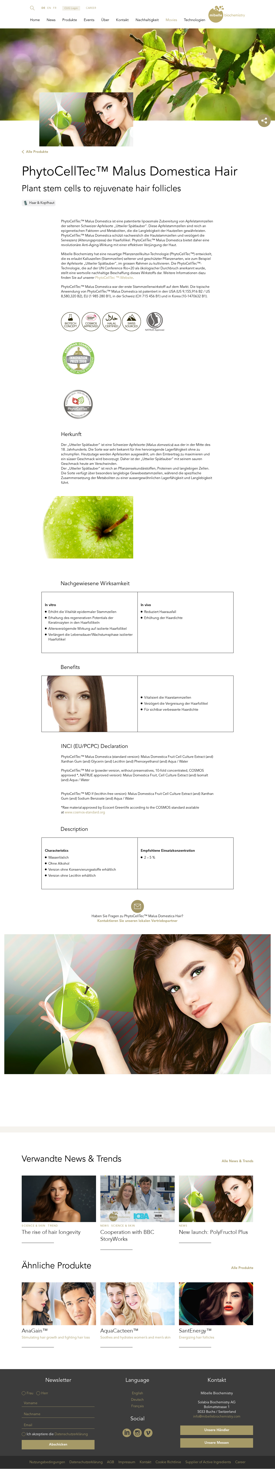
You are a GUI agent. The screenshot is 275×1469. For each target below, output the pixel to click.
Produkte (69, 20)
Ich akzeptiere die (57, 1434)
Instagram (137, 1433)
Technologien (194, 20)
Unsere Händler (216, 1430)
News (51, 20)
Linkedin (126, 1433)
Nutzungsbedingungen (47, 1462)
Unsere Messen (217, 1443)
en (49, 8)
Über (105, 20)
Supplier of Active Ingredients (208, 1462)
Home (35, 20)
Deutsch (137, 1400)
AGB (110, 1462)
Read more (59, 1209)
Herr (44, 1393)
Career (240, 1462)
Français (137, 1406)
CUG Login (71, 8)
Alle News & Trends (237, 1161)
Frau (30, 1393)
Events (89, 20)
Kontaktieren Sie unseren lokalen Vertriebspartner (137, 921)
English (137, 1393)
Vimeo (148, 1433)
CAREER (91, 8)
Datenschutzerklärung (71, 1434)
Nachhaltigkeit (147, 20)
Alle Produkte (37, 152)
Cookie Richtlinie (168, 1462)
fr (54, 8)
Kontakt (122, 20)
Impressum (126, 1462)
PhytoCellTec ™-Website (114, 278)
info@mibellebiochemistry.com (216, 1416)
